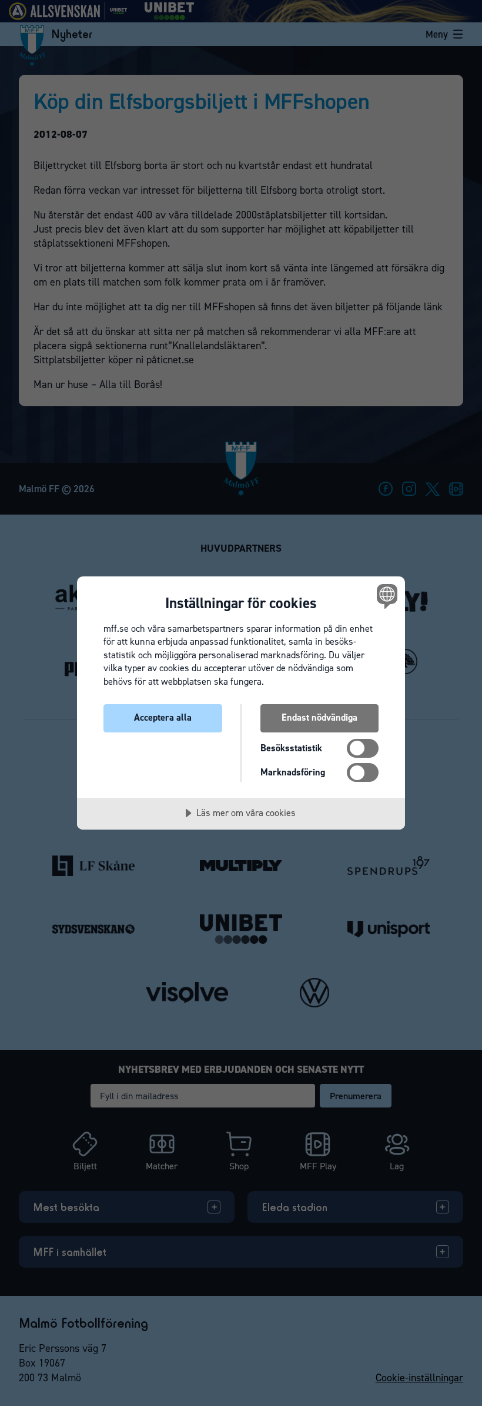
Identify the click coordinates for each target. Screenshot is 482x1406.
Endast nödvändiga (319, 717)
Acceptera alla (163, 717)
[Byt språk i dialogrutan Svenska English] (386, 596)
